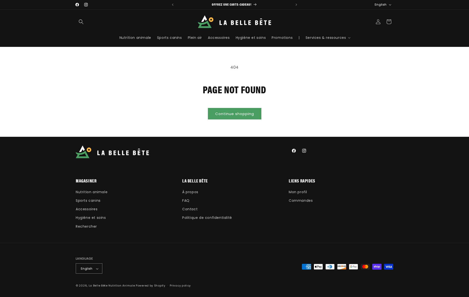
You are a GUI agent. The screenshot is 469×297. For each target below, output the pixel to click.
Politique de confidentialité (207, 217)
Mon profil (298, 191)
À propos (190, 191)
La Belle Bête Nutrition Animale (112, 286)
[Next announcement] (296, 4)
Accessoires (87, 209)
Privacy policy (180, 285)
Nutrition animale (91, 191)
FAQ (186, 200)
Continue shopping (234, 113)
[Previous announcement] (172, 4)
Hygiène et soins (91, 217)
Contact (190, 209)
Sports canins (88, 200)
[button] (81, 21)
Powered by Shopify (150, 286)
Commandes (301, 200)
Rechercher (86, 226)
